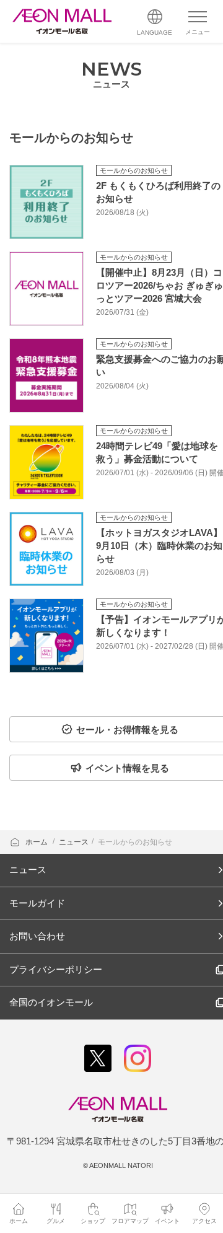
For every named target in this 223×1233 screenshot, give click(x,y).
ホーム (37, 842)
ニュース (74, 842)
